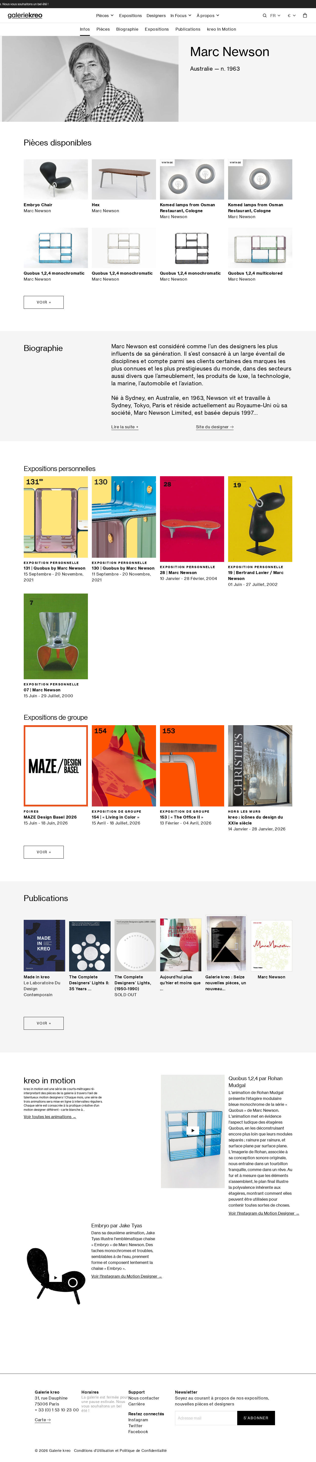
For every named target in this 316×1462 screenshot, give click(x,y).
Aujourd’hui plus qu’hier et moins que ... (180, 983)
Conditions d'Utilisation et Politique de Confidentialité (120, 1450)
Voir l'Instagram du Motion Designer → (264, 1213)
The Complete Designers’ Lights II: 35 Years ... (89, 983)
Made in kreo (37, 977)
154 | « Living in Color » (115, 817)
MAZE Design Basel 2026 (50, 817)
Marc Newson (271, 977)
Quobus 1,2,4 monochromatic (54, 273)
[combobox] (292, 15)
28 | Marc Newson (178, 572)
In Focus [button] (178, 15)
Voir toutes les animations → (50, 1116)
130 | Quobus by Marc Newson (123, 568)
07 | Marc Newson (42, 690)
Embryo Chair (38, 205)
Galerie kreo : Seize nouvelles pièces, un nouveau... (225, 983)
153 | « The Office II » (181, 817)
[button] (275, 15)
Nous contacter (143, 1398)
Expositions (130, 15)
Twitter (135, 1425)
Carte (41, 1420)
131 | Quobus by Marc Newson (55, 568)
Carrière (136, 1404)
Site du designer (213, 427)
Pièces (102, 15)
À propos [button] (205, 15)
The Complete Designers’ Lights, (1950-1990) (133, 983)
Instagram (138, 1420)
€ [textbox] (289, 15)
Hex (96, 205)
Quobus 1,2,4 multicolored (255, 273)
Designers (156, 15)
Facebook (138, 1431)
